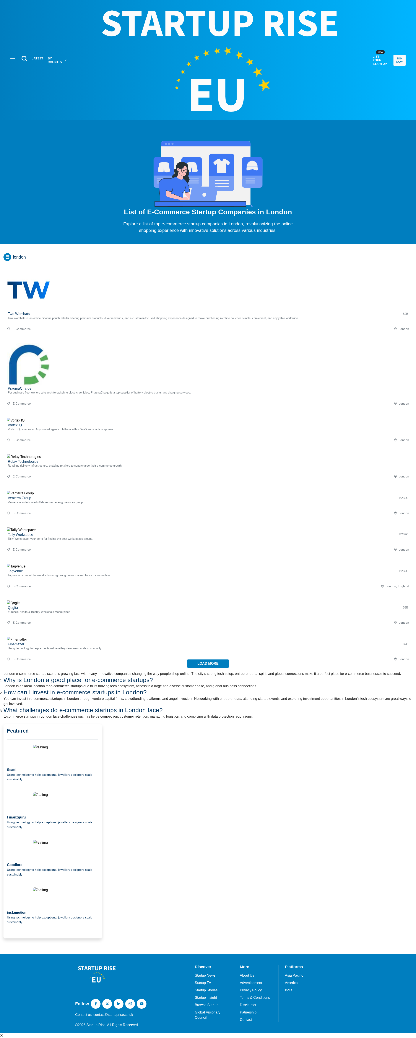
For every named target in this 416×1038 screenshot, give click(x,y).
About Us (247, 975)
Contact (246, 1020)
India (288, 990)
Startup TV (203, 983)
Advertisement (251, 983)
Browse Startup (206, 1005)
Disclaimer (248, 1005)
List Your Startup (380, 58)
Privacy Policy (251, 990)
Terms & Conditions (255, 997)
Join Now (399, 60)
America (291, 983)
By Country (55, 60)
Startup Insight (206, 997)
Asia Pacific (294, 975)
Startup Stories (206, 990)
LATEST (37, 58)
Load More (208, 663)
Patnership (248, 1012)
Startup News (205, 975)
